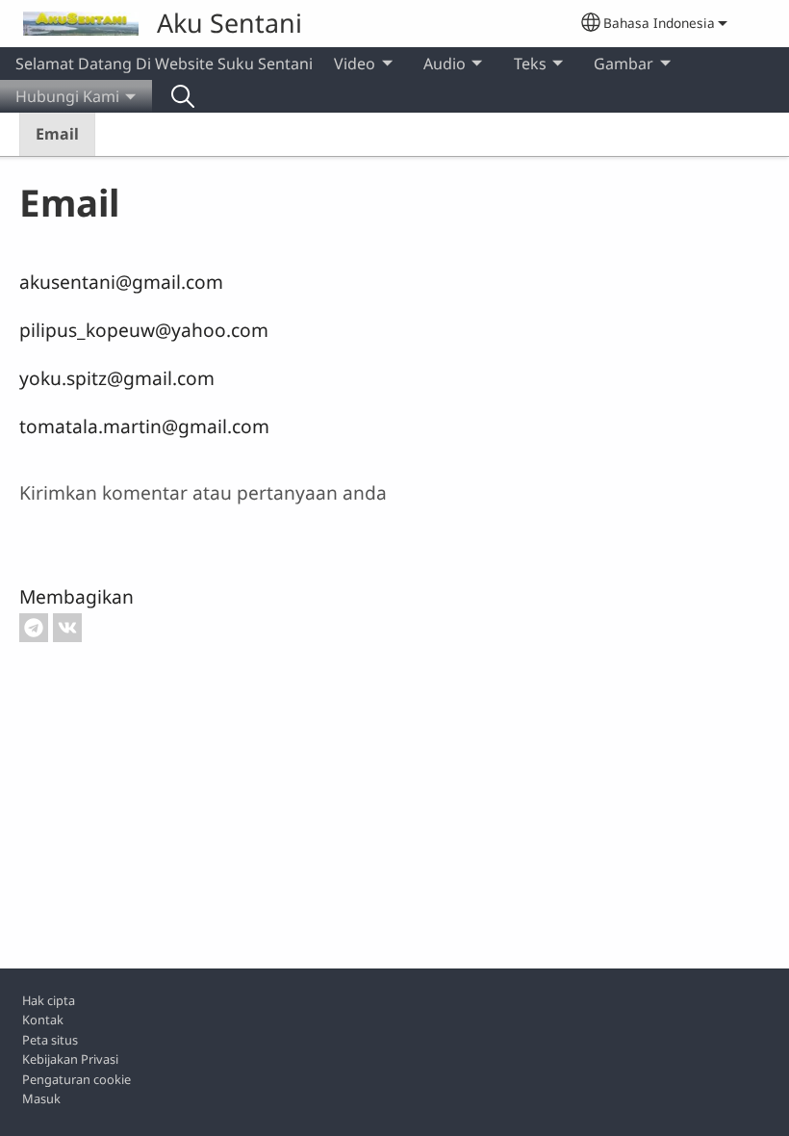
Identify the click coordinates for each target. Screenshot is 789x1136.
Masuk (41, 1098)
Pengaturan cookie (76, 1079)
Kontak (43, 1019)
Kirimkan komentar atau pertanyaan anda (203, 492)
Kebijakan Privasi (70, 1059)
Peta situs (50, 1039)
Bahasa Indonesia (659, 22)
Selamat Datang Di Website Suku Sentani (164, 63)
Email (57, 133)
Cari (183, 96)
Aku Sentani (229, 22)
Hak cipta (48, 1000)
